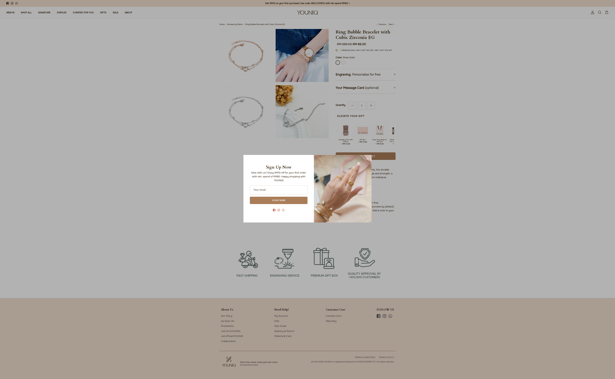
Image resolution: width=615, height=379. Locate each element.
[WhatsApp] (283, 210)
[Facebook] (274, 210)
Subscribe (278, 200)
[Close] (367, 158)
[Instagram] (279, 210)
